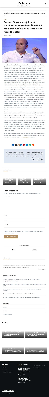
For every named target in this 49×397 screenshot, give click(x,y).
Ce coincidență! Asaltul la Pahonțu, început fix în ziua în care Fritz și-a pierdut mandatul (12, 350)
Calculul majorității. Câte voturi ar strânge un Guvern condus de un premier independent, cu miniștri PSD (10, 177)
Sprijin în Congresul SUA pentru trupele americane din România (18, 293)
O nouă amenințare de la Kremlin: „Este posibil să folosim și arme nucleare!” (21, 297)
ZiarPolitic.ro (24, 3)
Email (5, 220)
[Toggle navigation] (3, 4)
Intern (5, 19)
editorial (25, 137)
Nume (5, 215)
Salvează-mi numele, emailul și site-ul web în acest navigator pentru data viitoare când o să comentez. (23, 232)
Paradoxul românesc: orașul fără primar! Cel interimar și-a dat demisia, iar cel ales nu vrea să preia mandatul (15, 154)
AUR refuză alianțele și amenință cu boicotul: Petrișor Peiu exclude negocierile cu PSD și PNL (24, 177)
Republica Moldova (7, 314)
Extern (5, 307)
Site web (6, 224)
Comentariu (7, 196)
